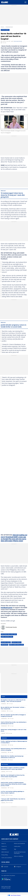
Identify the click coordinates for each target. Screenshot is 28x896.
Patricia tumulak (16, 642)
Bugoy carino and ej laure (16, 644)
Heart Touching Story (6, 636)
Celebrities (3, 733)
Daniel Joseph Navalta (18, 41)
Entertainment (9, 27)
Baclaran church (5, 642)
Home (2, 27)
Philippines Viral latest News (8, 634)
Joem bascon (4, 644)
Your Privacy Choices (16, 895)
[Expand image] (26, 115)
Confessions (3, 703)
